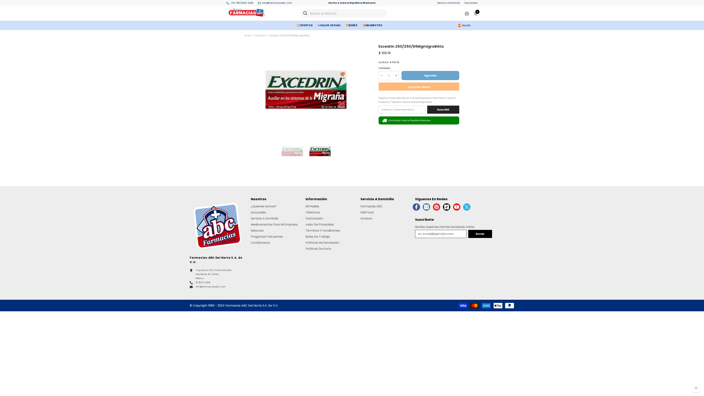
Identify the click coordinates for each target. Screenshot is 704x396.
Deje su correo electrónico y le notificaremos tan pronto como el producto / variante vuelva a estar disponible (417, 100)
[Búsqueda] (343, 13)
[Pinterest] (436, 207)
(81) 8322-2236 (244, 2)
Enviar (480, 234)
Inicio (248, 35)
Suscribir (443, 109)
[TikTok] (446, 207)
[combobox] (347, 13)
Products (260, 35)
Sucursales (471, 2)
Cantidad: (384, 68)
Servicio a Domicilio (448, 2)
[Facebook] (416, 207)
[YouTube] (456, 207)
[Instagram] (426, 207)
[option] (306, 89)
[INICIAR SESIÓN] (467, 13)
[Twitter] (466, 207)
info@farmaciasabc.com (277, 2)
